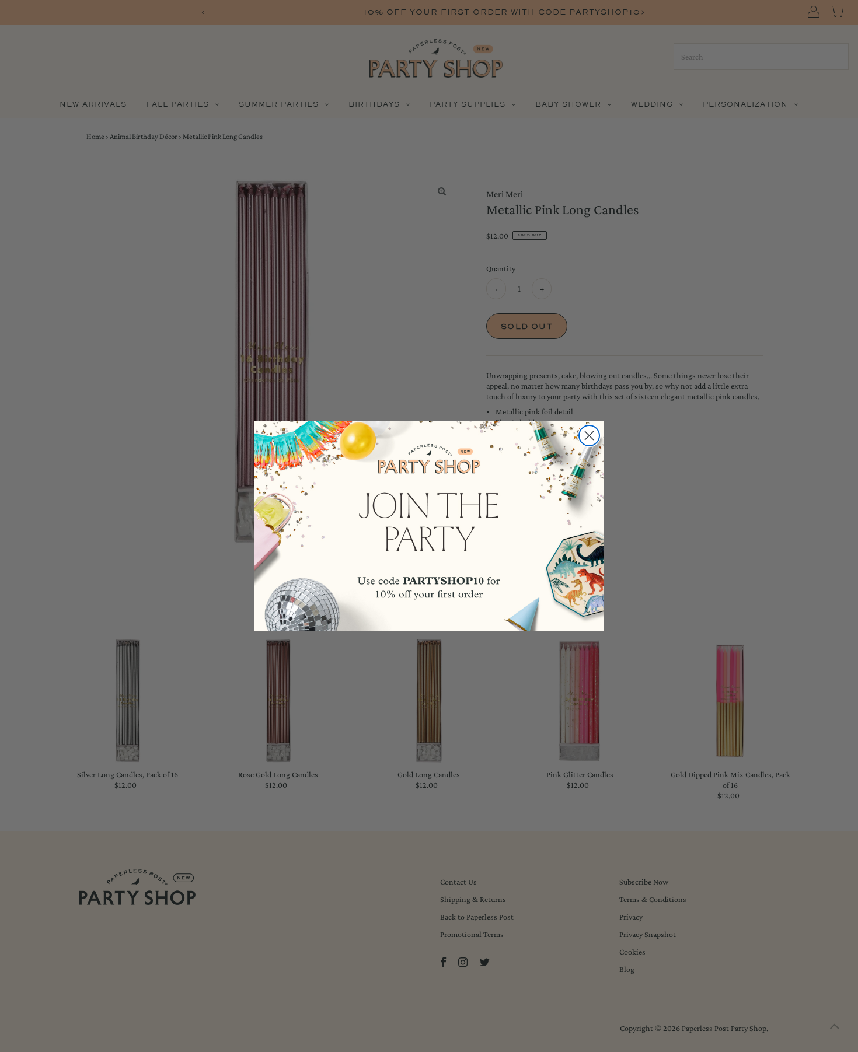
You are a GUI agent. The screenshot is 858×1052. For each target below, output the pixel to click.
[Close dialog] (589, 435)
